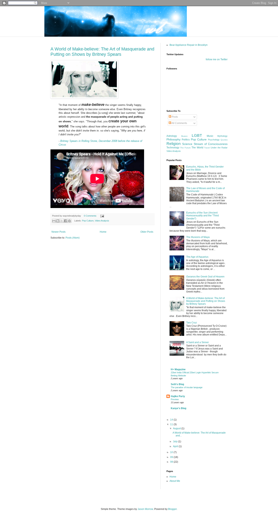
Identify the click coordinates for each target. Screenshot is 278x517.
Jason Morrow (145, 509)
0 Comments (90, 216)
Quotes (224, 140)
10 (172, 452)
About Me (175, 481)
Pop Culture (88, 220)
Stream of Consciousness (211, 144)
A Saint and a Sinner (197, 342)
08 (172, 461)
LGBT (197, 135)
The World (197, 147)
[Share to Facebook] (65, 221)
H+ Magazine (178, 369)
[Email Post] (101, 216)
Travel (207, 148)
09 (172, 457)
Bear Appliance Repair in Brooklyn (189, 45)
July (175, 441)
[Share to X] (62, 221)
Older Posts (146, 231)
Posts (174, 116)
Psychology (214, 139)
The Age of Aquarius (197, 256)
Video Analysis (102, 220)
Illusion (184, 136)
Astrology (171, 136)
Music (210, 136)
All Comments (179, 123)
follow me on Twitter (217, 59)
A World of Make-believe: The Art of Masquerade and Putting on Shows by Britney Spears (102, 51)
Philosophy (173, 139)
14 (172, 419)
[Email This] (54, 221)
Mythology (222, 136)
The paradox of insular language (186, 387)
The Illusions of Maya (198, 237)
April (176, 446)
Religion (173, 143)
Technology (172, 147)
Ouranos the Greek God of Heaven (205, 276)
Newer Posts (58, 231)
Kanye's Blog (178, 408)
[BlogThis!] (58, 221)
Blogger (172, 509)
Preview (175, 399)
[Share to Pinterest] (69, 221)
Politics (186, 139)
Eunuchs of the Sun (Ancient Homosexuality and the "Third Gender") (202, 215)
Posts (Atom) (73, 237)
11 (172, 424)
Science (187, 144)
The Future (185, 148)
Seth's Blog (177, 384)
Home (103, 231)
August (177, 428)
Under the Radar (219, 147)
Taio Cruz (191, 322)
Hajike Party (178, 396)
